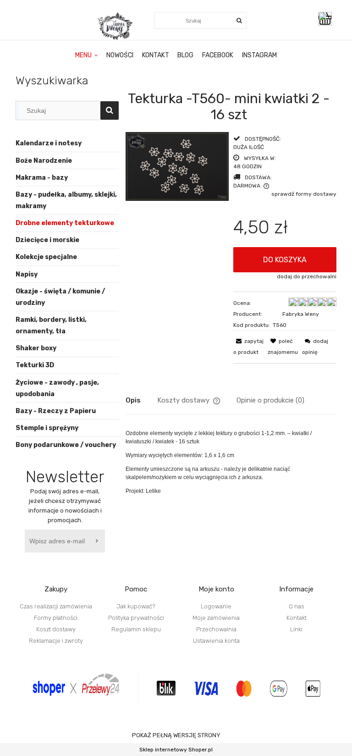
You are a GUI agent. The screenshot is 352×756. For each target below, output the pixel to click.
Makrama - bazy (42, 178)
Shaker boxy (36, 348)
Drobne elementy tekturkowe (65, 223)
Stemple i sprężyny (47, 428)
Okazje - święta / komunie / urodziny (60, 297)
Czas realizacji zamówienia (56, 606)
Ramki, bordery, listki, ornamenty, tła (51, 325)
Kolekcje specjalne (46, 257)
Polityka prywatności (136, 617)
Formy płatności (55, 617)
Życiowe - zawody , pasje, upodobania (57, 388)
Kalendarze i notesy (49, 143)
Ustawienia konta (216, 640)
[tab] (141, 400)
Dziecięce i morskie (47, 240)
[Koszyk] (327, 19)
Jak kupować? (135, 606)
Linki (296, 629)
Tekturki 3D (35, 365)
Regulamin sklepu (136, 629)
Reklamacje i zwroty (56, 640)
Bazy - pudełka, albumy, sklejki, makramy (66, 200)
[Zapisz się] (98, 541)
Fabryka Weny (300, 314)
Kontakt (296, 617)
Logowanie (216, 606)
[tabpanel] (231, 462)
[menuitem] (86, 55)
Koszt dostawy (56, 629)
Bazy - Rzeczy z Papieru (56, 411)
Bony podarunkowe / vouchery (66, 445)
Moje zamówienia (216, 617)
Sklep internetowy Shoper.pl (176, 749)
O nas (296, 606)
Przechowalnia (216, 629)
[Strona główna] (116, 26)
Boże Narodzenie (44, 161)
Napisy (27, 274)
